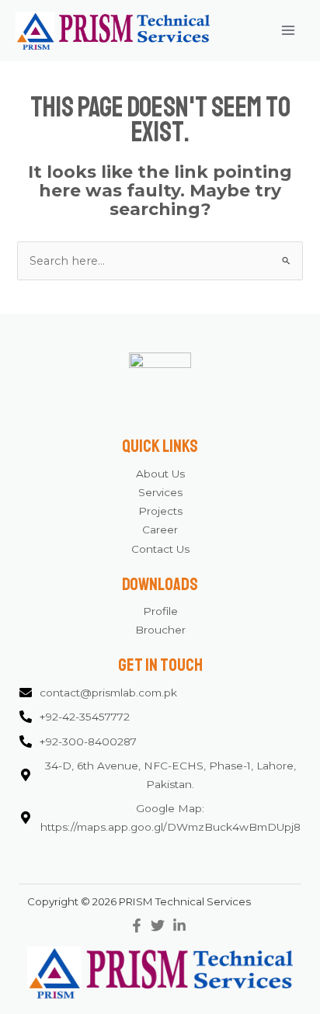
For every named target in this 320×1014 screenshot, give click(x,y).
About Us (160, 473)
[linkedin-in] (181, 925)
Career (160, 529)
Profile (160, 611)
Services (160, 492)
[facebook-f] (139, 925)
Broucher (160, 629)
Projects (160, 511)
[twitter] (160, 925)
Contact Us (160, 549)
